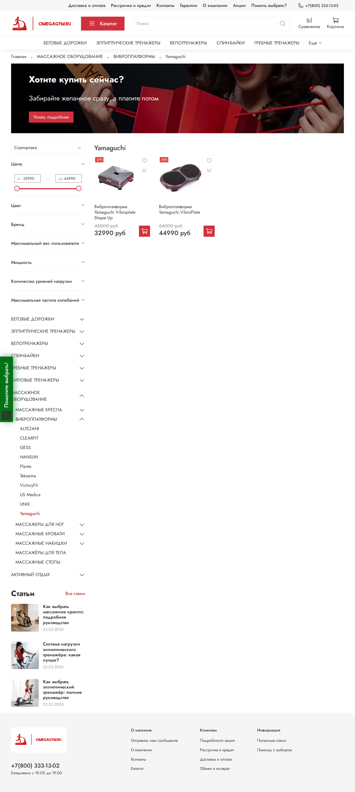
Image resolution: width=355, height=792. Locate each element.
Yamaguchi (30, 513)
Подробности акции (217, 740)
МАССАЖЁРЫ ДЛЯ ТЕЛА (41, 552)
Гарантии (188, 5)
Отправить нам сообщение (154, 740)
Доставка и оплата (86, 5)
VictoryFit (29, 485)
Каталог (108, 23)
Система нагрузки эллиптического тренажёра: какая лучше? (61, 652)
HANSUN (29, 457)
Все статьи (75, 593)
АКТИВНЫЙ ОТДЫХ (30, 574)
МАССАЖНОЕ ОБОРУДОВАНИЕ (70, 56)
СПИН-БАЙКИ (231, 43)
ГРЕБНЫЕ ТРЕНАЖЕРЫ (276, 43)
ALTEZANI (29, 428)
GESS (25, 447)
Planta (25, 466)
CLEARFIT (29, 438)
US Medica (30, 494)
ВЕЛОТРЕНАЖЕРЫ (188, 43)
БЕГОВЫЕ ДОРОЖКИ (65, 43)
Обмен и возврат (215, 768)
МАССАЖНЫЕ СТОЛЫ (38, 562)
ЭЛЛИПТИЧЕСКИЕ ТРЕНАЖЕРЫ (128, 43)
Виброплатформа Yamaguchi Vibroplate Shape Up (114, 212)
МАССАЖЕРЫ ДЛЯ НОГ (40, 524)
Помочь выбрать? (269, 5)
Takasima (28, 476)
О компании (215, 5)
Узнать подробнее (51, 117)
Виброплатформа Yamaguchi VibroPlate (179, 209)
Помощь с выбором (274, 750)
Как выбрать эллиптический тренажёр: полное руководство (62, 690)
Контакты (165, 5)
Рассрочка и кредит (131, 5)
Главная (18, 56)
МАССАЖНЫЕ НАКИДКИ (41, 543)
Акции (239, 5)
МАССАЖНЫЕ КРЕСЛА (39, 410)
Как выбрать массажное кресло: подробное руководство (63, 614)
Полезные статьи (271, 740)
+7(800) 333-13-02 (321, 5)
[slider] (17, 188)
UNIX (25, 504)
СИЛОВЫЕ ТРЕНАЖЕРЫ (35, 380)
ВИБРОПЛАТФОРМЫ (134, 56)
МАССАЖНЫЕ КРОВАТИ (40, 534)
